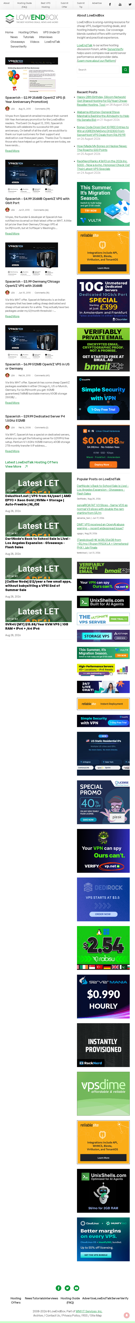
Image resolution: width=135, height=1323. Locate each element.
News (14, 37)
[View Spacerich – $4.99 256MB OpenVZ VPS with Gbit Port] (31, 192)
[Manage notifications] (127, 1315)
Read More (12, 151)
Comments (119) (42, 108)
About (7, 3)
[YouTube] (120, 5)
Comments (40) (42, 375)
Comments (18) (42, 292)
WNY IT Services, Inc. (89, 1311)
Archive (38, 1315)
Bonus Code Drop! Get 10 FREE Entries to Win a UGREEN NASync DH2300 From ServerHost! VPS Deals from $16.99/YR (103, 131)
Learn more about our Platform (96, 60)
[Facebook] (110, 5)
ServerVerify (19, 46)
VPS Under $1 (51, 32)
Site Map (96, 1315)
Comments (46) (41, 210)
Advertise (97, 3)
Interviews (46, 37)
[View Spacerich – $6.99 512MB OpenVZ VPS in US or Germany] (31, 357)
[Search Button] (125, 69)
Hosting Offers (28, 32)
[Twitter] (130, 5)
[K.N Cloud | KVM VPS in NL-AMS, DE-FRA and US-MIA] (103, 467)
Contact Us (53, 1315)
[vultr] (103, 225)
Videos (34, 41)
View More (13, 466)
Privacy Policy (71, 1315)
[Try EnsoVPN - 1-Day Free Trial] (103, 419)
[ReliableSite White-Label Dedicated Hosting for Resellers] (103, 273)
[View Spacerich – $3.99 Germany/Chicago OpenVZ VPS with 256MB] (31, 274)
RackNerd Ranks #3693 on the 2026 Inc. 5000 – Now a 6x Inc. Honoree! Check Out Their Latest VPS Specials (103, 165)
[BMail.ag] (103, 370)
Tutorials (28, 37)
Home (9, 32)
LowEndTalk (52, 41)
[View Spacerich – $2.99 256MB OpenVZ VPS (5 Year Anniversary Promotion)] (31, 91)
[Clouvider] (103, 322)
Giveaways (18, 41)
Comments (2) (41, 427)
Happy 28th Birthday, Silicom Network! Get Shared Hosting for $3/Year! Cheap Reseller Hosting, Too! (102, 100)
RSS (85, 1315)
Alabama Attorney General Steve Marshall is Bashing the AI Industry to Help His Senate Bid (103, 116)
